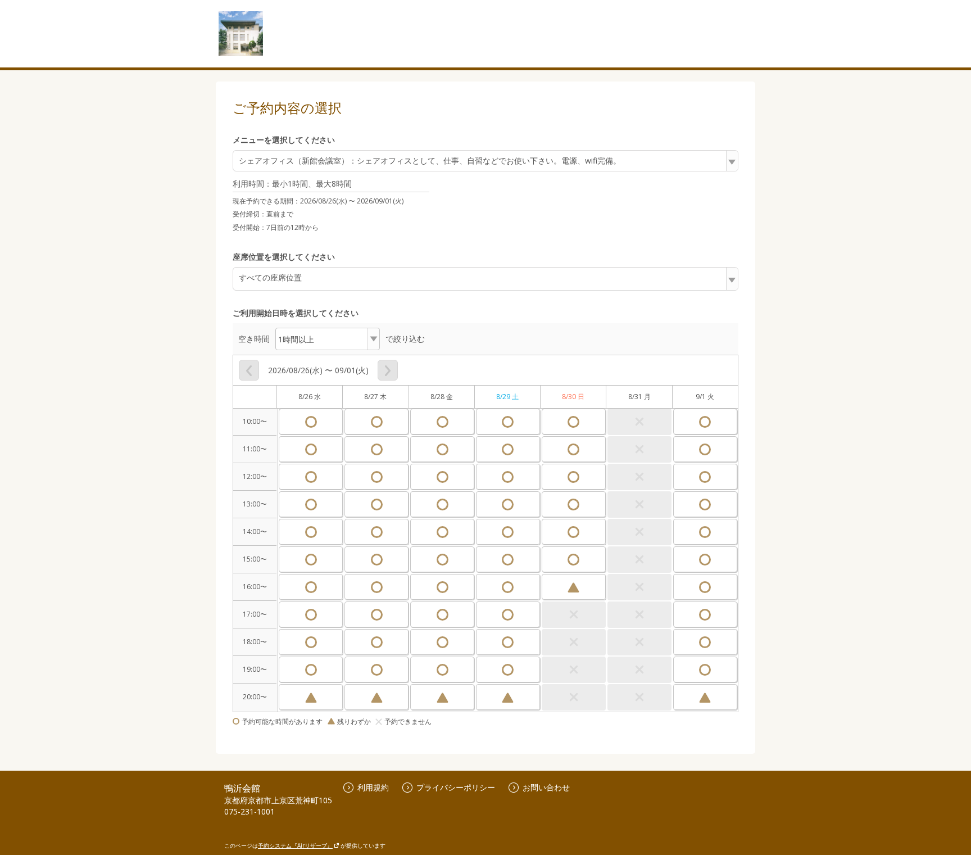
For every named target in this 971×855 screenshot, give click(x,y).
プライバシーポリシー (455, 787)
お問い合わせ (546, 787)
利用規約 (373, 787)
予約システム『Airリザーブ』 (295, 845)
